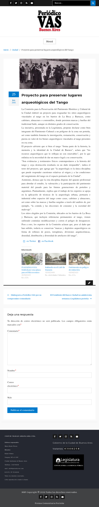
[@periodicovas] (11, 3)
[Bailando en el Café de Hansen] (55, 259)
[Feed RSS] (26, 3)
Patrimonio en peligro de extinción (79, 268)
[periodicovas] (21, 3)
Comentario (13, 330)
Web (9, 397)
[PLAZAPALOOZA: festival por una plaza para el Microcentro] (32, 259)
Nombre (11, 370)
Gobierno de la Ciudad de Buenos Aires (72, 443)
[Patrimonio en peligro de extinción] (79, 259)
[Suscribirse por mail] (32, 3)
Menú (49, 41)
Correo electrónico (13, 384)
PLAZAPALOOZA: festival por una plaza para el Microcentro (31, 270)
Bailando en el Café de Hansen (55, 268)
